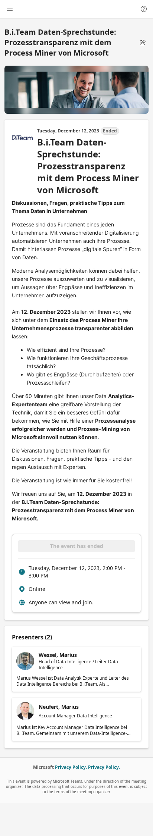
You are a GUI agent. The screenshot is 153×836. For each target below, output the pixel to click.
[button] (143, 42)
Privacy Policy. (71, 767)
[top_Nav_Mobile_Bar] (10, 9)
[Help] (144, 9)
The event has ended (76, 545)
